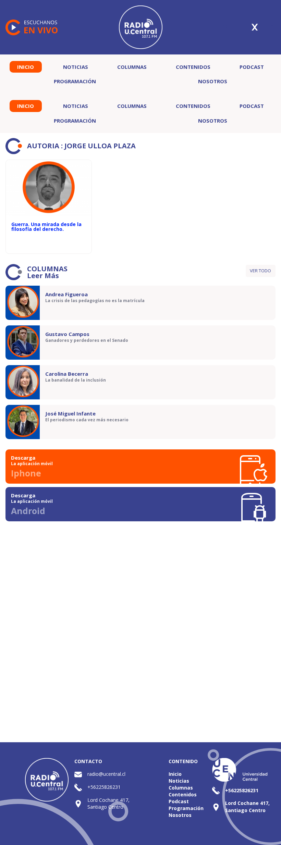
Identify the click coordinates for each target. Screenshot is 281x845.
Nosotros (212, 81)
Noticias (75, 66)
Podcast (252, 66)
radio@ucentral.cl (106, 774)
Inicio (25, 66)
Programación (75, 81)
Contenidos (193, 66)
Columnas (132, 66)
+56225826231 (104, 787)
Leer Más (43, 275)
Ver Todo (260, 271)
